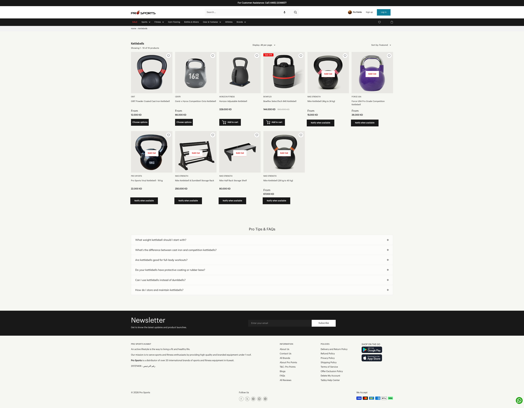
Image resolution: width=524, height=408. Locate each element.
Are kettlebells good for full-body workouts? (161, 260)
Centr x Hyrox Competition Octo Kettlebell (195, 101)
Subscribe (323, 323)
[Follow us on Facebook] (241, 399)
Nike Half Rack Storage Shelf (233, 181)
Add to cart (232, 122)
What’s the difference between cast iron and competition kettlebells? (176, 250)
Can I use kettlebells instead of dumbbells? (160, 280)
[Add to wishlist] (168, 55)
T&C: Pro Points (288, 367)
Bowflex (267, 97)
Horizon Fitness (227, 97)
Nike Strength (314, 97)
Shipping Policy (329, 362)
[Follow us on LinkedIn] (265, 399)
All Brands (285, 358)
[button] (284, 12)
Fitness (157, 22)
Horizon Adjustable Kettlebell (233, 101)
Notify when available (320, 123)
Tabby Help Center (330, 380)
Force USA (356, 97)
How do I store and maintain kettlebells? (159, 290)
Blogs (282, 371)
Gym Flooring (174, 22)
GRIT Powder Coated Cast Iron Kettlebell (150, 101)
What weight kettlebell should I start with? (160, 239)
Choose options (139, 122)
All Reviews (285, 380)
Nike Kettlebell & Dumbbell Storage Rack (194, 181)
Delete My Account (330, 376)
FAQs (282, 376)
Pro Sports (136, 176)
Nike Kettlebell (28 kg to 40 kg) (278, 181)
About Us (284, 349)
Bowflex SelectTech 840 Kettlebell (279, 101)
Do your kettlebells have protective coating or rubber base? (170, 269)
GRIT (133, 97)
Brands (240, 22)
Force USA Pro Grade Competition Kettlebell (368, 103)
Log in (383, 12)
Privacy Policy (328, 358)
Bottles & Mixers (191, 22)
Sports (144, 22)
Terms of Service (329, 367)
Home (133, 28)
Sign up (369, 12)
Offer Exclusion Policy (332, 371)
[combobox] (248, 12)
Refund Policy (328, 354)
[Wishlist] (379, 22)
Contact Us (285, 354)
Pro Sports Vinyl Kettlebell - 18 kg (147, 181)
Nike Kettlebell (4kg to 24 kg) (321, 101)
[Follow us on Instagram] (253, 399)
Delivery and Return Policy (334, 349)
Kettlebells (142, 28)
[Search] (295, 12)
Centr (178, 97)
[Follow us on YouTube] (259, 399)
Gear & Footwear (210, 22)
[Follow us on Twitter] (247, 399)
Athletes (229, 22)
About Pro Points (288, 362)
